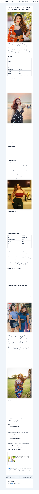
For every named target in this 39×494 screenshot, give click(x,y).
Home (13, 1)
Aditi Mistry (9, 468)
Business (17, 1)
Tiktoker (32, 1)
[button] (29, 1)
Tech (20, 1)
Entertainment (27, 1)
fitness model (17, 43)
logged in (12, 483)
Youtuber (36, 1)
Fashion (23, 1)
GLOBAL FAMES (4, 1)
